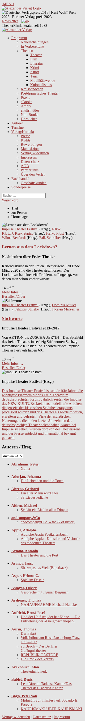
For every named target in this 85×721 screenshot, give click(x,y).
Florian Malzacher (65, 309)
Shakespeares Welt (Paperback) (44, 568)
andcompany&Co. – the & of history (48, 522)
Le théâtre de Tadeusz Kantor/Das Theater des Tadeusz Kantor (46, 686)
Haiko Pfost (55, 233)
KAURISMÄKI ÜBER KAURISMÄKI (51, 709)
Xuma (25, 468)
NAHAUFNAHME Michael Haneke (49, 604)
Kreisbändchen (32, 89)
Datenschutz (30, 162)
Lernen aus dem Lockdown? (29, 246)
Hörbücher (29, 119)
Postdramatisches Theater (40, 93)
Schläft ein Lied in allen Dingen (44, 510)
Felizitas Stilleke (26, 309)
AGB (25, 166)
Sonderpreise (21, 187)
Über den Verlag (33, 174)
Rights (25, 140)
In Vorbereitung (32, 46)
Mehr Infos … (12, 292)
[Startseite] (17, 30)
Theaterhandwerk (34, 671)
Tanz (34, 76)
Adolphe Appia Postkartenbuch (44, 534)
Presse (25, 136)
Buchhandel (20, 179)
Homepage (19, 217)
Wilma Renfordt (14, 238)
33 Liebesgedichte (34, 497)
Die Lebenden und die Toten (42, 481)
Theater (36, 55)
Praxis (25, 98)
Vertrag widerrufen (35, 153)
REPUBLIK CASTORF (39, 655)
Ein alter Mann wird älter (39, 493)
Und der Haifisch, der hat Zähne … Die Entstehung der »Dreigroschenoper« (50, 619)
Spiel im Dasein (32, 580)
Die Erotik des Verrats (37, 659)
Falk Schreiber (50, 238)
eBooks (26, 102)
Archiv (26, 106)
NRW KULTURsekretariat (31, 231)
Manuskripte (30, 149)
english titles (30, 110)
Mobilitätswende (42, 80)
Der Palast (28, 633)
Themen (27, 51)
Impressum (29, 157)
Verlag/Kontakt (22, 132)
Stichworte (12, 318)
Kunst (34, 72)
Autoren (17, 123)
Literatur (36, 63)
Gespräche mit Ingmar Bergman (44, 592)
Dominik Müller (64, 305)
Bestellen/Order (13, 296)
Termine (17, 127)
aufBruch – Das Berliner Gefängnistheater (39, 648)
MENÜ (8, 4)
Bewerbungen (31, 144)
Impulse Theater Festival (20, 229)
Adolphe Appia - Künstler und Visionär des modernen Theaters (50, 541)
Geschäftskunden (34, 183)
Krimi (34, 68)
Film (33, 59)
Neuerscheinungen (35, 42)
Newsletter (10, 21)
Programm (19, 38)
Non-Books (29, 115)
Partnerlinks (29, 170)
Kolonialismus (41, 85)
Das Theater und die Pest (39, 555)
